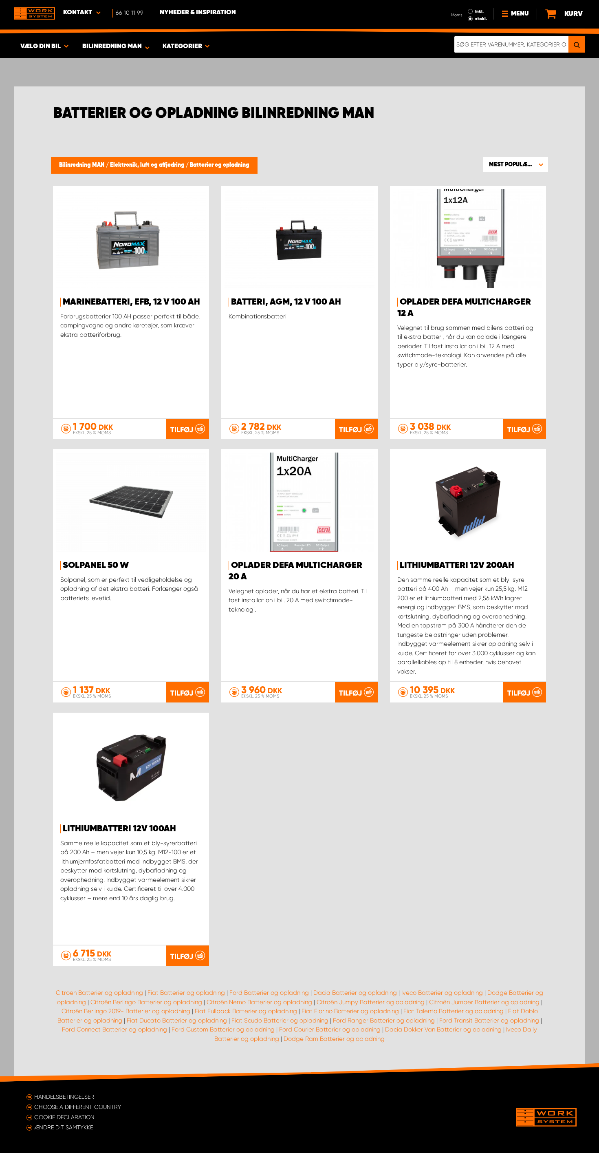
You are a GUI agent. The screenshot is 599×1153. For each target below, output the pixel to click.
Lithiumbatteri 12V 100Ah (119, 828)
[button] (515, 164)
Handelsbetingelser (64, 1096)
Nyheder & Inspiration (198, 12)
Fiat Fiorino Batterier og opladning (350, 1011)
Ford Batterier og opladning (269, 992)
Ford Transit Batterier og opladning (489, 1020)
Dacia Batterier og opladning (355, 992)
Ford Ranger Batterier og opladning (384, 1020)
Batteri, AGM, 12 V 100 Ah (286, 302)
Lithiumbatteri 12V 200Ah (457, 565)
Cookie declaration (64, 1117)
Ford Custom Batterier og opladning (223, 1029)
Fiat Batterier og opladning (186, 992)
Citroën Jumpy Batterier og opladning (371, 1002)
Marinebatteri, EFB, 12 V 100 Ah (131, 302)
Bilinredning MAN (82, 165)
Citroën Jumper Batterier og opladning (484, 1002)
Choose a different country (77, 1107)
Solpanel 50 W (96, 565)
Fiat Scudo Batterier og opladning (279, 1020)
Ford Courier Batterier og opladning (330, 1029)
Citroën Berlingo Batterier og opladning (146, 1002)
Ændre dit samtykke (63, 1127)
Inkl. (479, 11)
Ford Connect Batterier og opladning (114, 1029)
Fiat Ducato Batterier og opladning (177, 1020)
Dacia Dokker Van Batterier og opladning (443, 1029)
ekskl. (481, 19)
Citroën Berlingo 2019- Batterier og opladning (126, 1011)
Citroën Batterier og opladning (99, 992)
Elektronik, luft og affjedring (148, 165)
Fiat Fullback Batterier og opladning (246, 1011)
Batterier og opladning (219, 165)
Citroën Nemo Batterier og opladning (259, 1002)
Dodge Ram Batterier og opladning (334, 1039)
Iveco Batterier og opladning (442, 992)
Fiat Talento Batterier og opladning (453, 1011)
